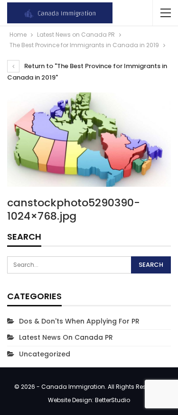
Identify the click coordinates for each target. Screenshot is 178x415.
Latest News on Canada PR (66, 337)
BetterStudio (112, 400)
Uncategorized (44, 354)
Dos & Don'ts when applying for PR (79, 321)
